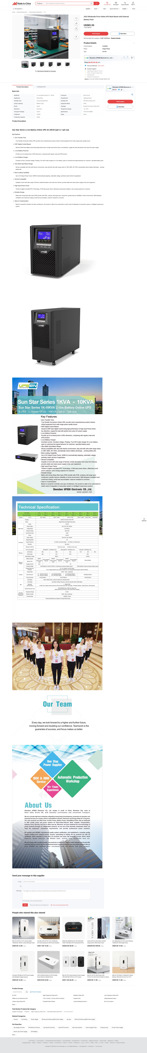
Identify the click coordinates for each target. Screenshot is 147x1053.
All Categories (18, 9)
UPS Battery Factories (34, 1027)
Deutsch (70, 1042)
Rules (133, 9)
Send (25, 905)
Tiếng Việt (112, 1042)
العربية (82, 1042)
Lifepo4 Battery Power (110, 998)
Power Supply (34, 1019)
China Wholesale (66, 1040)
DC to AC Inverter (108, 1001)
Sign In (86, 79)
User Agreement (83, 1046)
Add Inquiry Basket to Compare (46, 71)
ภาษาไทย (101, 1042)
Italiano (65, 1042)
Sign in (133, 4)
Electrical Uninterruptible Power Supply (85, 1019)
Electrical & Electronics (22, 12)
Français (51, 1042)
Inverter (16, 1019)
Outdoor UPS (77, 998)
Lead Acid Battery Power (80, 1001)
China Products (40, 1040)
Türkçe (106, 1042)
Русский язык (58, 1042)
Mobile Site (110, 1040)
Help (104, 9)
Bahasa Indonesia (121, 1042)
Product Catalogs (36, 992)
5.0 (113, 89)
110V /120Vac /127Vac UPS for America (53, 998)
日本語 (92, 1042)
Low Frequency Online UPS (111, 995)
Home (13, 12)
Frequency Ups (104, 1027)
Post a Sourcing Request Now (59, 905)
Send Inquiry (96, 33)
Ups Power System (77, 1027)
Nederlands (76, 1042)
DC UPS (14, 995)
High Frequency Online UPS (50, 995)
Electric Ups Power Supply (20, 1031)
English (33, 1042)
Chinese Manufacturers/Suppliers (53, 1040)
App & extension (114, 9)
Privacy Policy (99, 1046)
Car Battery (24, 1019)
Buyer (95, 9)
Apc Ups (69, 1019)
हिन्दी (96, 1042)
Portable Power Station (49, 1001)
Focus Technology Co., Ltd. (62, 1046)
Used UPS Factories (63, 1027)
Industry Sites (84, 1040)
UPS (45, 12)
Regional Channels (93, 1040)
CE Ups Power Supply (117, 1027)
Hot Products (32, 1040)
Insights (116, 1040)
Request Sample (115, 38)
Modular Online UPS (79, 995)
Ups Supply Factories (19, 1027)
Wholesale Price (76, 1040)
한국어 (87, 1042)
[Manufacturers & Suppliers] (21, 3)
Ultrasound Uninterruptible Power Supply (52, 1019)
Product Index (103, 1040)
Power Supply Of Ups (91, 1027)
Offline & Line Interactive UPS (19, 998)
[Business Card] (132, 94)
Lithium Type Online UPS (18, 1001)
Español (39, 1042)
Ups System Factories (49, 1027)
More (13, 1034)
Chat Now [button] (123, 33)
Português (45, 1042)
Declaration (91, 1046)
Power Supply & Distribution (35, 12)
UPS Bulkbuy (34, 1031)
